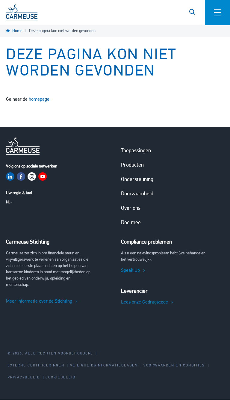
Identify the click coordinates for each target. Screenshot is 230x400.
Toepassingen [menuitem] (136, 151)
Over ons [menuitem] (130, 208)
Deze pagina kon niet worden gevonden (62, 31)
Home (17, 31)
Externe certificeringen (35, 365)
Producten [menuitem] (132, 165)
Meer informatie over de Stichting (39, 301)
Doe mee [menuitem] (131, 223)
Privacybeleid (23, 377)
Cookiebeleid (60, 377)
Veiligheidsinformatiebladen (104, 365)
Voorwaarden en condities (174, 365)
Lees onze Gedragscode (144, 302)
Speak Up (130, 270)
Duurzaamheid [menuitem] (137, 194)
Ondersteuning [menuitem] (137, 179)
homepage (39, 99)
